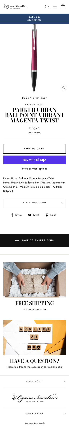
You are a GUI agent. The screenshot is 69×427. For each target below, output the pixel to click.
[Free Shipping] (34, 279)
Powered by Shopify (34, 423)
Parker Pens (38, 98)
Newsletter (34, 413)
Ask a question (35, 202)
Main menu (34, 381)
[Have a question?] (34, 337)
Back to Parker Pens (37, 240)
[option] (34, 18)
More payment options (34, 168)
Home (25, 98)
